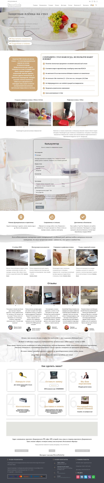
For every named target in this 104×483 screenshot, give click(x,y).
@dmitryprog (55, 328)
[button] (20, 38)
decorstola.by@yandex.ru (63, 477)
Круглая (38, 168)
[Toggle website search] (96, 5)
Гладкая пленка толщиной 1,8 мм (45, 184)
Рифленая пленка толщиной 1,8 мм (45, 186)
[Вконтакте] (89, 1)
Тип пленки (38, 181)
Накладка (38, 155)
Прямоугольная (40, 166)
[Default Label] (81, 477)
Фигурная (38, 170)
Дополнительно (39, 187)
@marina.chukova (17, 328)
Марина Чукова (18, 327)
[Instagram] (92, 1)
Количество (38, 174)
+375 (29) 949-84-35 (12, 1)
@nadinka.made (73, 328)
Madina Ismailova (36, 328)
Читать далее (67, 276)
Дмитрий (54, 327)
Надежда (72, 327)
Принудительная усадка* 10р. (44, 190)
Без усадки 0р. (40, 192)
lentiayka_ (91, 328)
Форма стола (38, 164)
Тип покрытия (38, 152)
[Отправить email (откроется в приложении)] (97, 1)
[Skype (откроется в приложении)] (94, 1)
